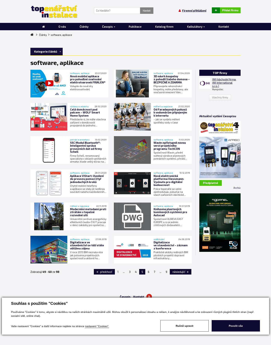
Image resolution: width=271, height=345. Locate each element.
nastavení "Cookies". (97, 326)
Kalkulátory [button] (195, 26)
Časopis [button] (107, 26)
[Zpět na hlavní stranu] (53, 11)
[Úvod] (43, 26)
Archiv (237, 187)
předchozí (106, 271)
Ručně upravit (184, 325)
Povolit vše (236, 325)
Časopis (125, 296)
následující (179, 271)
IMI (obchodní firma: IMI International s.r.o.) (224, 83)
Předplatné (210, 182)
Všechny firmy (220, 97)
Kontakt (138, 296)
